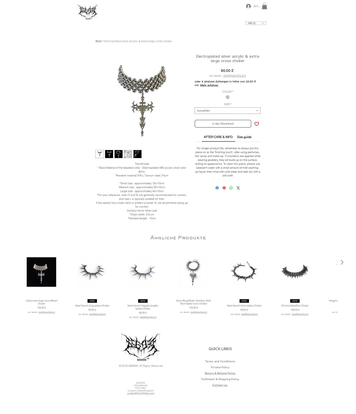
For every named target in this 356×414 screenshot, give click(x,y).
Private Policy (220, 367)
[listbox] (255, 23)
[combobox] (228, 110)
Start (98, 41)
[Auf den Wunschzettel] (257, 124)
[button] (264, 6)
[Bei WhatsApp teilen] (231, 188)
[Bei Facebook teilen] (217, 188)
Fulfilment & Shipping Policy (220, 379)
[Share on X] (238, 188)
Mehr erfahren (209, 85)
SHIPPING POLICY (235, 76)
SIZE (227, 104)
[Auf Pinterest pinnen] (224, 188)
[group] (178, 285)
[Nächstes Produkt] (342, 262)
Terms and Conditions (220, 361)
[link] (218, 137)
